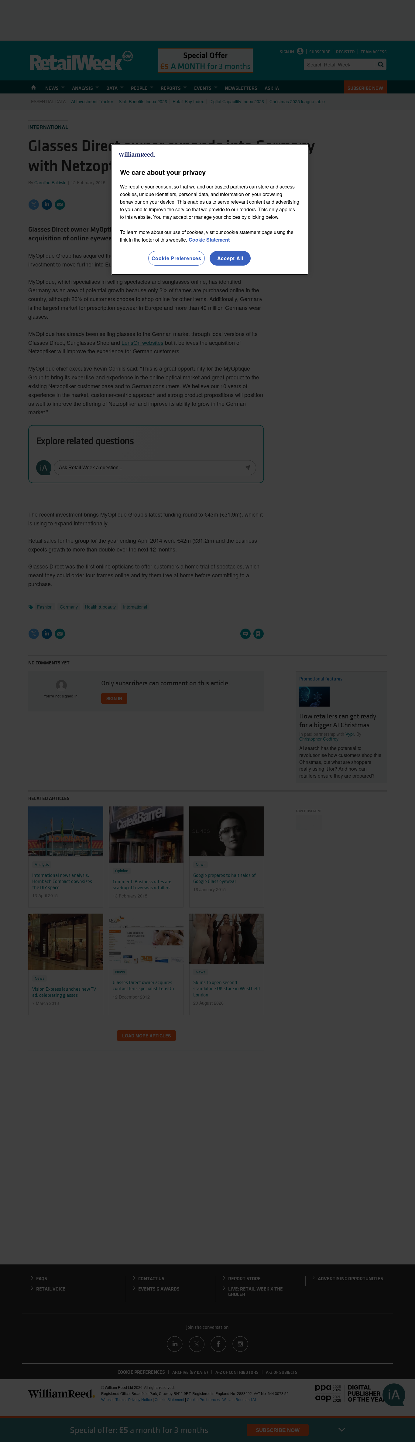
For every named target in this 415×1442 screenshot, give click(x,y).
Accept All (230, 258)
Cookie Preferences (176, 258)
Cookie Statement (209, 239)
